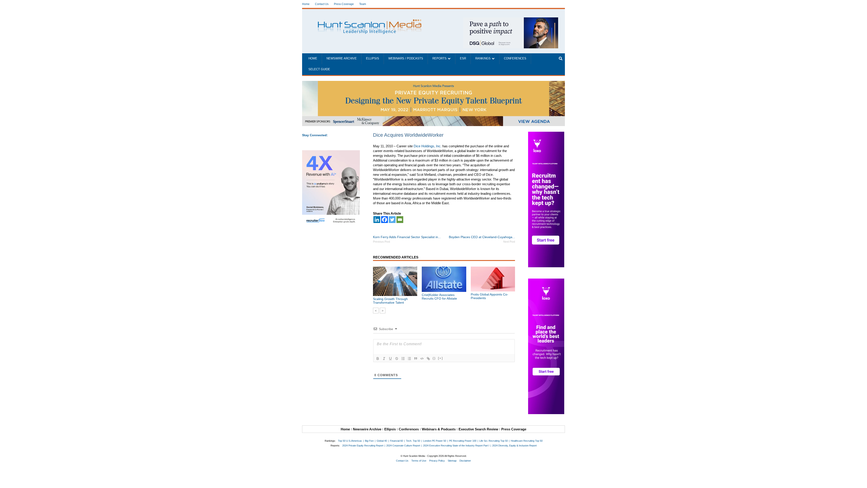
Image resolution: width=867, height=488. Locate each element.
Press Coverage (344, 4)
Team (362, 4)
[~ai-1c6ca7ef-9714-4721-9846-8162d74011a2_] (510, 20)
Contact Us (322, 4)
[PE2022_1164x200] (433, 83)
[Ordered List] (403, 358)
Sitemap (452, 460)
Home (306, 4)
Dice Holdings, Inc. (427, 146)
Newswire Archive (341, 58)
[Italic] (384, 358)
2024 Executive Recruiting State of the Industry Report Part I (456, 445)
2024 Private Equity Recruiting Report (362, 445)
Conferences (515, 58)
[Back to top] (860, 481)
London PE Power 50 (434, 440)
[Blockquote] (416, 358)
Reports (439, 58)
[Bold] (378, 358)
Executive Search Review (478, 429)
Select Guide (319, 69)
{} (434, 358)
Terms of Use (418, 460)
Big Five (369, 440)
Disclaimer (465, 460)
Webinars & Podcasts (439, 429)
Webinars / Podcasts (405, 58)
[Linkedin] (376, 219)
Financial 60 (396, 440)
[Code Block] (422, 358)
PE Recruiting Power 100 (462, 440)
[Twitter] (392, 219)
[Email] (399, 219)
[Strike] (397, 358)
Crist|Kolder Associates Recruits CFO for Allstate (439, 296)
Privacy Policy (437, 460)
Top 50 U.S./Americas (350, 440)
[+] (440, 358)
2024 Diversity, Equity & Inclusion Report (514, 445)
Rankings (483, 58)
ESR (463, 58)
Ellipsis (372, 58)
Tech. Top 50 (413, 440)
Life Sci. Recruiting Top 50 (493, 440)
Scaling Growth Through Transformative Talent (390, 300)
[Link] (428, 358)
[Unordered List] (409, 358)
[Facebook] (384, 219)
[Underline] (390, 358)
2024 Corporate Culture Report (403, 445)
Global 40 (382, 440)
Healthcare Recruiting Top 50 (527, 440)
